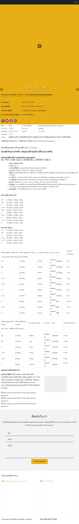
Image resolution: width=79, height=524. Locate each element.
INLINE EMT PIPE (48, 519)
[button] (34, 370)
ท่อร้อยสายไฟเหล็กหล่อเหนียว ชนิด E (17, 519)
